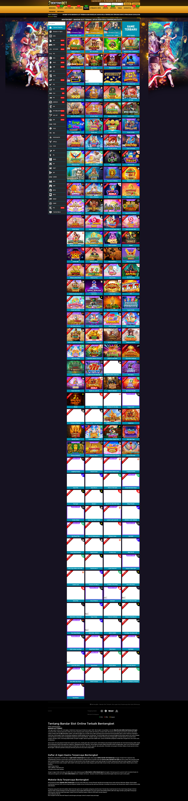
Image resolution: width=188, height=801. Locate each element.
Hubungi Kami (109, 1)
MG (54, 58)
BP (54, 150)
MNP (54, 199)
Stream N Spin (95, 8)
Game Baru (57, 212)
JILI (54, 93)
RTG (54, 194)
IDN (54, 36)
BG (54, 133)
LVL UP (55, 115)
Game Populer (58, 27)
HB (54, 67)
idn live (58, 733)
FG (54, 207)
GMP (54, 203)
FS (54, 97)
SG (54, 89)
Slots (86, 8)
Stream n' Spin (57, 31)
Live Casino (69, 8)
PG (54, 53)
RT (54, 163)
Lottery (136, 8)
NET (54, 168)
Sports (60, 8)
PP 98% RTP (57, 111)
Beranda (52, 8)
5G (54, 71)
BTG (54, 190)
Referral (60, 11)
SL (54, 155)
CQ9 (54, 124)
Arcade (113, 8)
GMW (55, 177)
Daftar (136, 4)
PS (54, 84)
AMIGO (55, 102)
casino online (52, 733)
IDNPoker (78, 8)
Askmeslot (56, 137)
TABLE (120, 8)
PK (54, 106)
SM (54, 45)
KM (54, 185)
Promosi (52, 11)
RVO (54, 159)
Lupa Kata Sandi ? (96, 1)
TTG (54, 75)
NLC (54, 62)
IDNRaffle (127, 8)
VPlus (55, 141)
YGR (54, 146)
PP (54, 40)
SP (54, 172)
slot (132, 731)
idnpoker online (67, 733)
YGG (54, 128)
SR (54, 119)
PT (54, 80)
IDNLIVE (105, 8)
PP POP (55, 49)
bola (135, 731)
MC (54, 181)
